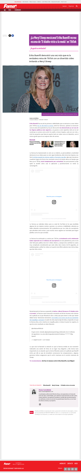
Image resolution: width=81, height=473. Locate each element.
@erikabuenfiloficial (37, 328)
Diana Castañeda (34, 118)
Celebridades (18, 10)
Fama (9, 10)
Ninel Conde (63, 2)
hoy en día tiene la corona (45, 126)
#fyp (71, 334)
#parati (34, 336)
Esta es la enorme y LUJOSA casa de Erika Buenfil (35, 143)
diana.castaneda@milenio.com (46, 391)
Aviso (76, 463)
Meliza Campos (33, 2)
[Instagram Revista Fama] (72, 469)
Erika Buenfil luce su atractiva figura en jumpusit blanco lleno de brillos (60, 144)
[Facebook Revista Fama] (65, 469)
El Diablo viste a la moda (68, 385)
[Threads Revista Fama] (76, 469)
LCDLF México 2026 (46, 2)
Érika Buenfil (46, 385)
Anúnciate (63, 463)
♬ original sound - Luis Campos (41, 340)
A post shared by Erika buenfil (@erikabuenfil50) (54, 218)
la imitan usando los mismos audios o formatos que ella (49, 157)
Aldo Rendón (25, 2)
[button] (10, 35)
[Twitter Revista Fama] (69, 469)
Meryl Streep (55, 385)
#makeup (62, 334)
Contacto (70, 463)
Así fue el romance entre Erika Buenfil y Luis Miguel (58, 361)
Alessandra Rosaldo (55, 2)
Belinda (39, 2)
